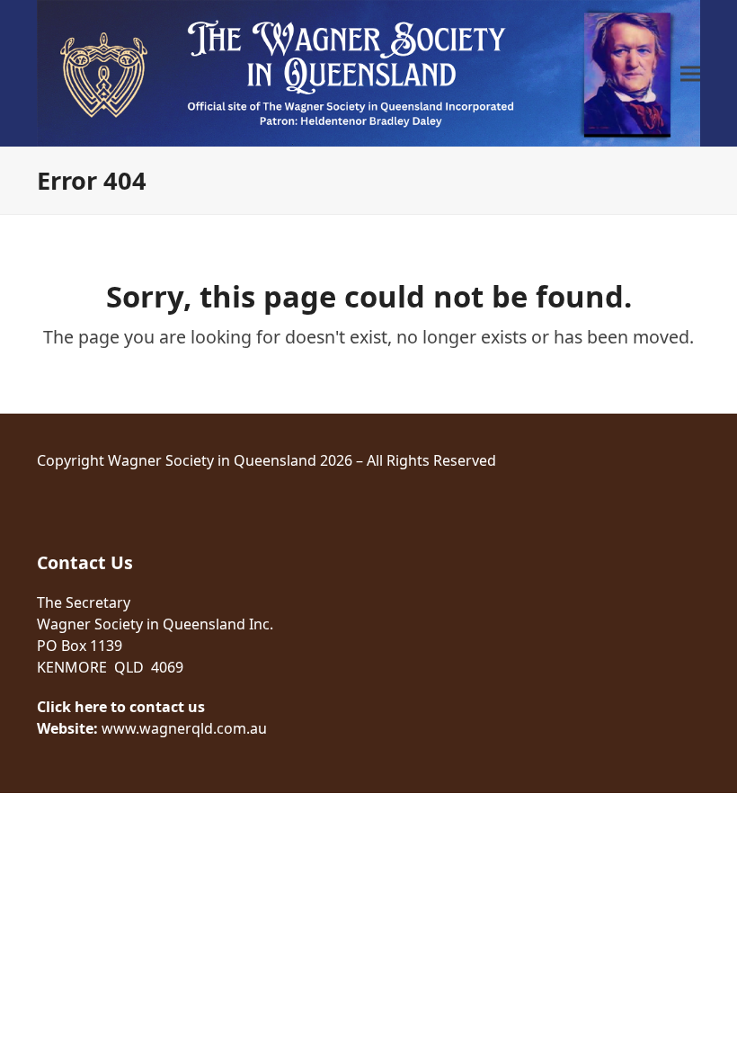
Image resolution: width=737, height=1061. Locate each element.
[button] (690, 73)
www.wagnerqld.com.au (184, 728)
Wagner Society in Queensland (212, 460)
